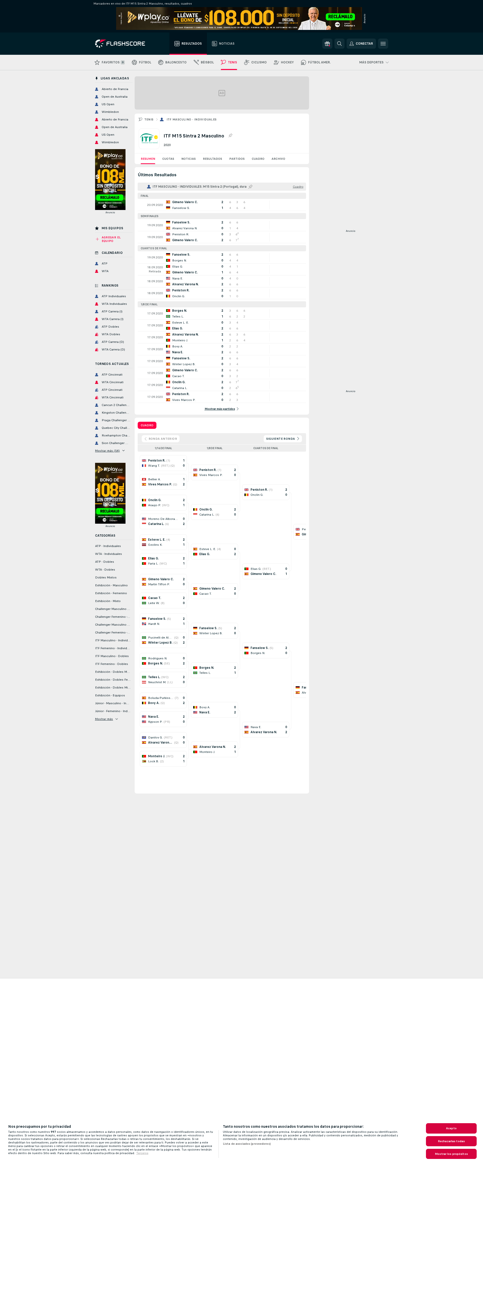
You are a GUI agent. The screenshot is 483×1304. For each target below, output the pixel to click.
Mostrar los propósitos (451, 1154)
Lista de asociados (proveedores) (247, 1144)
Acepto (451, 1128)
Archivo (278, 159)
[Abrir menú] (383, 44)
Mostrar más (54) (107, 450)
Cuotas (168, 159)
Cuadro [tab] (147, 425)
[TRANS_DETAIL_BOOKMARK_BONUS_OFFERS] (327, 44)
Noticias (188, 159)
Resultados (212, 159)
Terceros (142, 1153)
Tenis (149, 119)
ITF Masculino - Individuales (192, 119)
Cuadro (258, 159)
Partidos (237, 159)
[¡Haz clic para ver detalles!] (222, 205)
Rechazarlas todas (451, 1141)
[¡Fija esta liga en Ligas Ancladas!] (230, 136)
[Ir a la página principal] (123, 44)
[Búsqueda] (339, 44)
